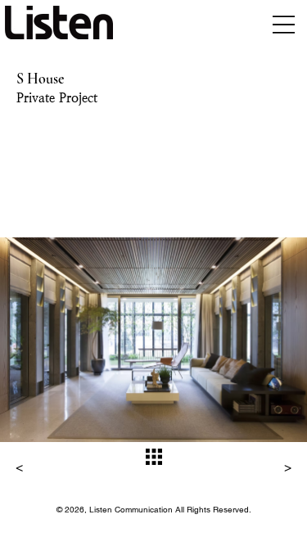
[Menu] (284, 24)
